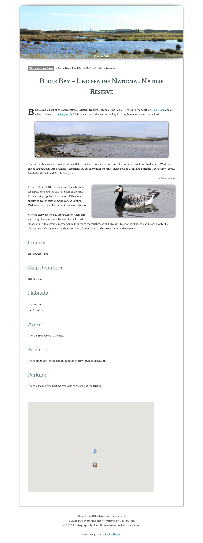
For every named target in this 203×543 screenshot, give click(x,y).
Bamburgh (66, 114)
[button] (94, 451)
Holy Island (158, 110)
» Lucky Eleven (112, 534)
